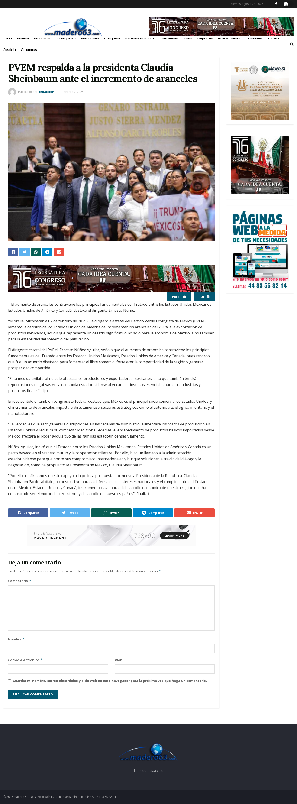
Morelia (23, 38)
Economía (253, 38)
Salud (187, 38)
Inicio (7, 38)
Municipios (64, 38)
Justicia (9, 50)
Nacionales (90, 38)
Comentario (19, 581)
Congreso (112, 38)
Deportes (205, 38)
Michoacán (42, 38)
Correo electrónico (25, 660)
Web (118, 660)
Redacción (46, 92)
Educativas (168, 38)
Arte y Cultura (229, 38)
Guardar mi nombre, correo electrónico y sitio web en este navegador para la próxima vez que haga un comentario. (110, 680)
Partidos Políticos (139, 38)
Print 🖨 (179, 297)
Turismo (273, 38)
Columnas (29, 50)
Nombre (16, 639)
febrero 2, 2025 (73, 92)
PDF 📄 (204, 297)
